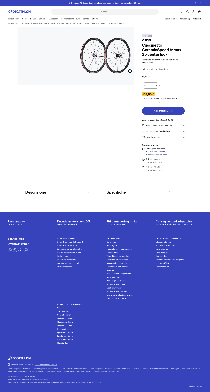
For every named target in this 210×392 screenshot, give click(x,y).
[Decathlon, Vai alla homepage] (19, 11)
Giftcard (197, 19)
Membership (184, 19)
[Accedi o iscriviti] (193, 12)
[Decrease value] (145, 85)
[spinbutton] (151, 85)
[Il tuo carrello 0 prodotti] (199, 12)
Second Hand (171, 19)
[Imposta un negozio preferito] (182, 12)
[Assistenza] (188, 12)
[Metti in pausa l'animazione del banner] (196, 3)
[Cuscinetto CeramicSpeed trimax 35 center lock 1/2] (105, 56)
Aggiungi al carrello (163, 111)
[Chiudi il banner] (200, 3)
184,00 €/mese (150, 98)
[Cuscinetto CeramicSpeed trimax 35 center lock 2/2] (47, 56)
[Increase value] (156, 85)
